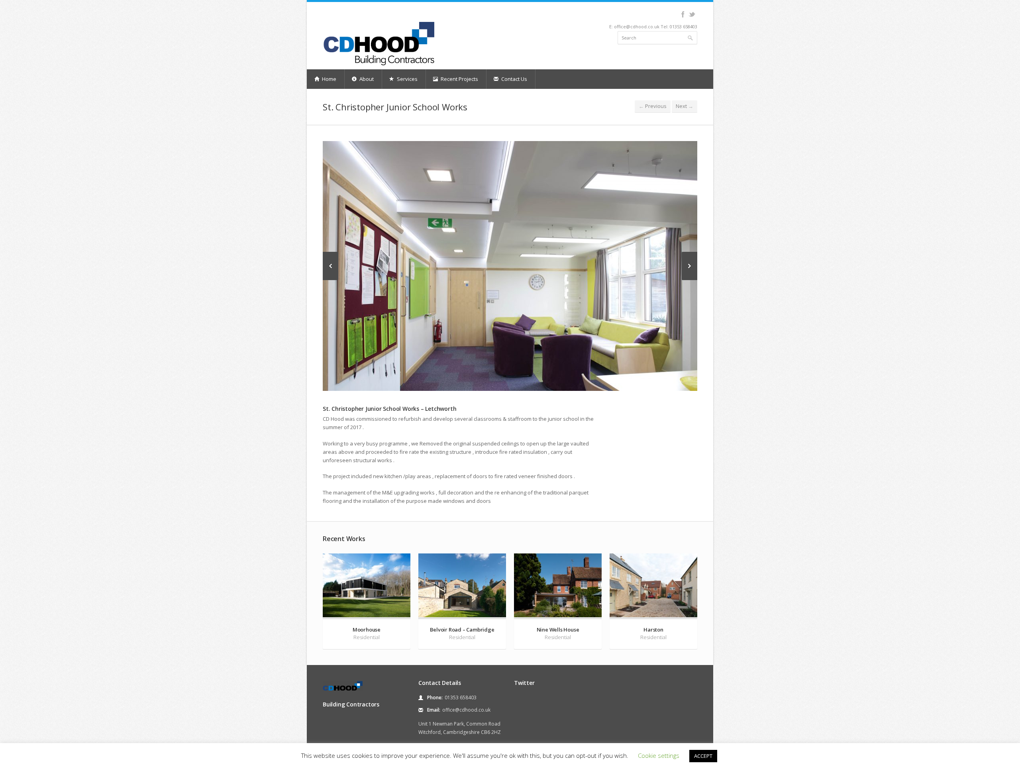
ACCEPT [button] (703, 755)
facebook (682, 14)
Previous (653, 106)
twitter (692, 14)
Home (328, 78)
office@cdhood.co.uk (466, 709)
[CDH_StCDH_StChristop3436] (510, 266)
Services (407, 78)
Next (684, 106)
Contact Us (513, 78)
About (366, 78)
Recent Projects (458, 78)
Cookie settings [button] (658, 755)
